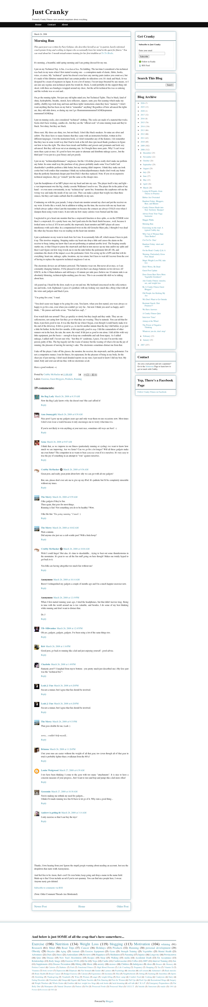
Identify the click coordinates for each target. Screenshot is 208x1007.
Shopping (150, 967)
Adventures (37, 954)
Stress (59, 954)
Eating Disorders (39, 980)
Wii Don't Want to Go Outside (154, 299)
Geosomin (46, 791)
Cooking (148, 977)
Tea (159, 967)
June (145, 176)
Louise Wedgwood (50, 770)
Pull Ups (132, 980)
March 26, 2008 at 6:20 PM (66, 685)
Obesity (36, 951)
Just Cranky (50, 12)
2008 (143, 149)
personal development (158, 947)
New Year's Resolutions (70, 957)
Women (86, 977)
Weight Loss (89, 943)
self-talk (131, 983)
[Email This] (85, 374)
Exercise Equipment (94, 951)
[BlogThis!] (87, 374)
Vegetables (147, 951)
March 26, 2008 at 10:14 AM (66, 579)
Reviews (87, 954)
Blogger (109, 1001)
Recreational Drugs (158, 980)
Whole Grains (58, 983)
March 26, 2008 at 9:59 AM (64, 496)
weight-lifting (106, 977)
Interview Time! (149, 317)
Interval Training (160, 960)
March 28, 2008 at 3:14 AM (73, 812)
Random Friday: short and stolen (152, 245)
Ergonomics (96, 973)
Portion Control (38, 967)
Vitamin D (168, 967)
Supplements (42, 964)
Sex (174, 960)
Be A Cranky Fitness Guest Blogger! (153, 288)
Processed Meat (116, 986)
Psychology (119, 970)
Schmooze (150, 366)
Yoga (94, 960)
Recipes (91, 957)
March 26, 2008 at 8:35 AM (67, 396)
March (146, 187)
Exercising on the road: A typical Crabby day (152, 228)
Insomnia (108, 973)
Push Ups (143, 980)
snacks (163, 986)
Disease (50, 957)
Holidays (101, 947)
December (147, 152)
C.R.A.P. (142, 983)
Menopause (48, 986)
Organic (74, 980)
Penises (78, 986)
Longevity (154, 954)
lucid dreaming (118, 983)
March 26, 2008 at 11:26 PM (62, 749)
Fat (86, 960)
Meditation (115, 954)
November (147, 156)
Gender (98, 970)
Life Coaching (124, 967)
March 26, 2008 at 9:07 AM (59, 441)
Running (78, 378)
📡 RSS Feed (144, 65)
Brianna (45, 749)
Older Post (122, 906)
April (145, 183)
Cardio (105, 960)
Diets (49, 954)
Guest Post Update (149, 270)
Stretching (39, 977)
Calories (52, 967)
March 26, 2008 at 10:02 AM (65, 527)
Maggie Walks (148, 219)
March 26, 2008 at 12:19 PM (66, 597)
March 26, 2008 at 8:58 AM (70, 414)
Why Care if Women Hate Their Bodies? (152, 235)
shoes (149, 964)
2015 (143, 122)
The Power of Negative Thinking (151, 326)
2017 (143, 114)
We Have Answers (149, 309)
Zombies (70, 983)
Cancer (85, 947)
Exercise (45, 378)
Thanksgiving (52, 977)
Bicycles (51, 951)
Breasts (159, 964)
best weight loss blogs (87, 983)
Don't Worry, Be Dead (151, 266)
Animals (76, 951)
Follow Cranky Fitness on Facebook (152, 392)
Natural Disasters (64, 986)
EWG (172, 986)
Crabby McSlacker (52, 374)
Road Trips (68, 947)
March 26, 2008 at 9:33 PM (64, 721)
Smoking (151, 973)
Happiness (100, 954)
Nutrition (62, 943)
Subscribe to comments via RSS (48, 887)
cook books (104, 983)
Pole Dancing (102, 980)
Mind (52, 947)
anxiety (100, 964)
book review (48, 970)
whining (165, 944)
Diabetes (62, 967)
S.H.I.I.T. (130, 986)
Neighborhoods (129, 973)
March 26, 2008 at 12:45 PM (69, 628)
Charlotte (45, 664)
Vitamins (35, 970)
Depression (60, 970)
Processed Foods (99, 986)
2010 (143, 141)
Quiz (39, 957)
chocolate (131, 970)
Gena (43, 441)
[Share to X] (90, 374)
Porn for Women (118, 980)
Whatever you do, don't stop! (154, 331)
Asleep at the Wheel (150, 321)
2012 (143, 134)
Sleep (102, 957)
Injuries (141, 954)
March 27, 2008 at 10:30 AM (64, 791)
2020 (143, 111)
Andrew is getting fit (51, 812)
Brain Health (40, 973)
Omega (64, 980)
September (147, 164)
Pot (86, 986)
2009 (143, 145)
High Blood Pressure (105, 967)
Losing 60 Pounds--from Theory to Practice (152, 192)
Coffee (135, 960)
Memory (169, 964)
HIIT (145, 960)
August (146, 168)
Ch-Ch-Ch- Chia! (149, 240)
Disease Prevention (61, 964)
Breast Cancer (54, 973)
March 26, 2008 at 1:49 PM (63, 664)
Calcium (84, 973)
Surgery (173, 980)
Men (118, 973)
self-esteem (143, 970)
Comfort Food (135, 977)
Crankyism (160, 977)
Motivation (142, 943)
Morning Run (147, 223)
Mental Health (164, 951)
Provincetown (170, 954)
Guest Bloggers (57, 378)
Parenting (129, 954)
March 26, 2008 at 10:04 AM (76, 548)
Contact (52, 24)
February (147, 336)
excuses (112, 964)
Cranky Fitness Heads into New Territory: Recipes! (153, 208)
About (65, 24)
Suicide (141, 986)
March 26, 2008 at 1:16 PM (58, 646)
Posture (34, 989)
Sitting (141, 973)
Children (125, 964)
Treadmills (66, 977)
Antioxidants (72, 954)
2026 (143, 103)
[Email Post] (79, 374)
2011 (143, 138)
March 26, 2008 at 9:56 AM (75, 469)
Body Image (54, 960)
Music (89, 964)
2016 (143, 118)
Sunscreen (152, 986)
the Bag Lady (47, 396)
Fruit (72, 967)
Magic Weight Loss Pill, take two (154, 261)
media (127, 957)
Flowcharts (53, 980)
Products (69, 378)
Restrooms (44, 989)
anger (95, 977)
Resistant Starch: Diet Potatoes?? (151, 304)
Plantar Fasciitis (87, 980)
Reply (43, 404)
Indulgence (138, 964)
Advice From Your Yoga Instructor (152, 214)
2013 (143, 130)
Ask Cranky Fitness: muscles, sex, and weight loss (154, 281)
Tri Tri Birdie (107, 53)
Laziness (107, 970)
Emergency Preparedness (159, 983)
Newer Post (40, 906)
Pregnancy (138, 967)
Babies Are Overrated (151, 197)
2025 (143, 107)
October (146, 160)
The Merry (46, 496)
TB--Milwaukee (48, 628)
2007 (143, 344)
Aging (63, 951)
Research (37, 947)
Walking (115, 957)
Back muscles (170, 970)
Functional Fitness (85, 967)
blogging (116, 943)
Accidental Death (143, 957)
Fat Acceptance (164, 957)
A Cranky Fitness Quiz (151, 313)
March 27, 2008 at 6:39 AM (71, 770)
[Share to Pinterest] (95, 374)
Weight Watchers (42, 983)
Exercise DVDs (72, 960)
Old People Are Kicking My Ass (153, 294)
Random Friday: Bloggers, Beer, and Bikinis (153, 202)
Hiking (78, 964)
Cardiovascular (120, 960)
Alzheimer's (156, 970)
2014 (143, 126)
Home (38, 24)
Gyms (112, 951)
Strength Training (129, 951)
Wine (77, 977)
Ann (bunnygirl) (49, 414)
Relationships (38, 960)
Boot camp (120, 977)
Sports (173, 973)
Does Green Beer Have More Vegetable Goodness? (154, 275)
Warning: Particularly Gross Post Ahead (153, 255)
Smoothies (163, 973)
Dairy (171, 977)
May (145, 180)
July (145, 172)
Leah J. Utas (47, 685)
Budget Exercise (70, 973)
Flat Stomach (86, 970)
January (146, 340)
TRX (52, 989)
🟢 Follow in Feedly (147, 61)
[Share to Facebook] (93, 374)
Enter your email (145, 50)
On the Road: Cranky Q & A (154, 250)
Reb (43, 646)
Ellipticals (73, 970)
